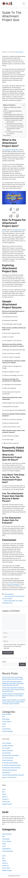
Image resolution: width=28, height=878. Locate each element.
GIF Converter (6, 748)
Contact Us (5, 799)
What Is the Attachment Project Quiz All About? (14, 121)
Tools (3, 726)
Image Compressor (7, 750)
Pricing (4, 794)
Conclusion (7, 135)
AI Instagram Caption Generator (11, 767)
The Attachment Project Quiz (10, 149)
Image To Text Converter (9, 777)
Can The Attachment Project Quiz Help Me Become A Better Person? (15, 128)
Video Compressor (7, 760)
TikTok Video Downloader (9, 770)
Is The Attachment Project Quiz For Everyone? (14, 132)
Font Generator (6, 753)
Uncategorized (6, 729)
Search (4, 661)
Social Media (6, 719)
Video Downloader (7, 731)
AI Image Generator (7, 745)
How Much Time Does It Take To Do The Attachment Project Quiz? (15, 124)
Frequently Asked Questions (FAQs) (14, 118)
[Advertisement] (14, 36)
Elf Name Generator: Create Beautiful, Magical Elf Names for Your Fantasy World (13, 695)
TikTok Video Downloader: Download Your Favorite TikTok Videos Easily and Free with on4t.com (13, 689)
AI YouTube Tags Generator (10, 762)
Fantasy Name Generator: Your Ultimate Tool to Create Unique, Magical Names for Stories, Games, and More (13, 701)
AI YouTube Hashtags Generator (11, 765)
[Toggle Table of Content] (22, 105)
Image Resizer (6, 772)
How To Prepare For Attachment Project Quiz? (13, 112)
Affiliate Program (7, 804)
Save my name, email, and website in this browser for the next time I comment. (14, 646)
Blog (3, 791)
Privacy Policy (6, 801)
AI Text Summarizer (7, 757)
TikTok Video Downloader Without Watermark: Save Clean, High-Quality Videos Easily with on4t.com (13, 683)
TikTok (4, 724)
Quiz (3, 716)
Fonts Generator (8, 594)
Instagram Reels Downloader (10, 755)
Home (4, 789)
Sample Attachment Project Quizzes (14, 116)
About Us (5, 796)
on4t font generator (13, 584)
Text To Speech (6, 721)
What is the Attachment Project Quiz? (12, 108)
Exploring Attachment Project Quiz (13, 114)
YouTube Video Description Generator (13, 775)
